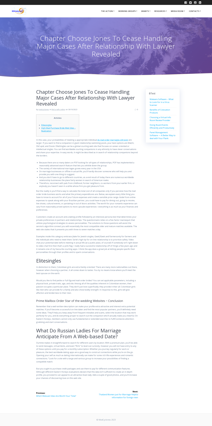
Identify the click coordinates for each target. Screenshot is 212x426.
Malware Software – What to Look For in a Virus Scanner (161, 102)
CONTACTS (194, 11)
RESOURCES (159, 11)
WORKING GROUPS (127, 11)
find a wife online (58, 109)
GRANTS (145, 11)
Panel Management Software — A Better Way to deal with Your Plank (162, 135)
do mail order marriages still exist (112, 140)
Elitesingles (46, 125)
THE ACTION (107, 11)
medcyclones (44, 109)
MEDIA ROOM (177, 11)
